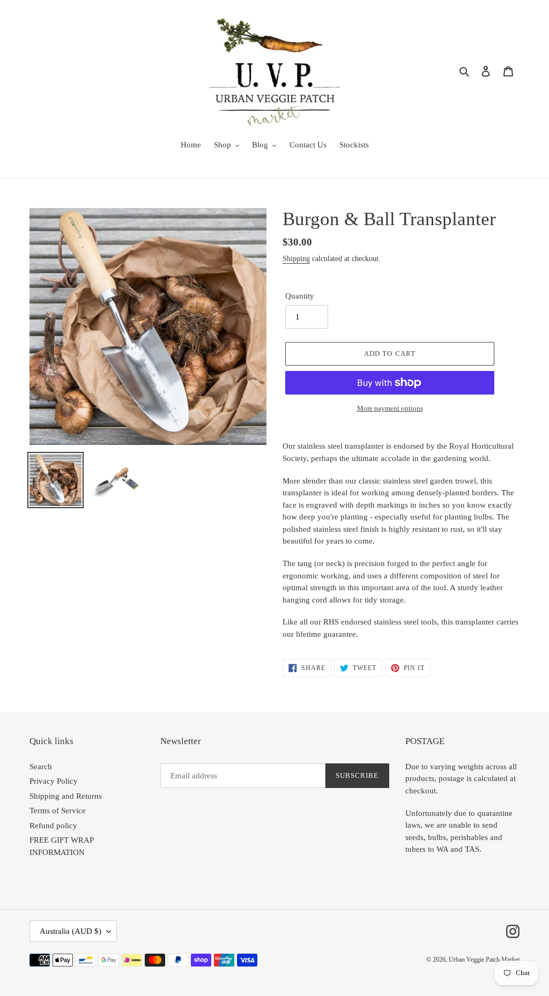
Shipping (296, 259)
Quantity (299, 296)
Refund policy (53, 825)
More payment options (390, 408)
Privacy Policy (53, 781)
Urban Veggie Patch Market (484, 959)
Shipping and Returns (65, 796)
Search (40, 766)
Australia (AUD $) (70, 931)
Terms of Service (57, 810)
